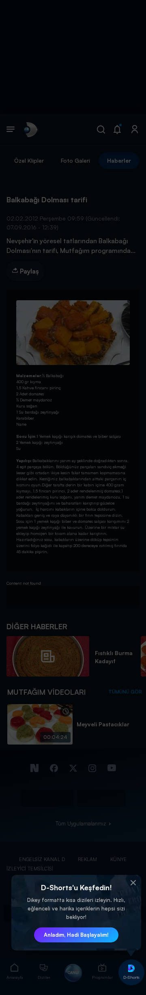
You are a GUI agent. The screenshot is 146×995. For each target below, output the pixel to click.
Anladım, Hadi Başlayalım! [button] (76, 934)
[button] (133, 883)
